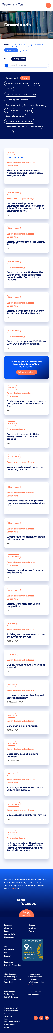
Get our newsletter (26, 372)
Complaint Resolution (12, 1022)
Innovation (8, 962)
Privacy (9, 89)
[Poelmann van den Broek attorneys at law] (14, 5)
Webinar (37, 45)
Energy (25, 78)
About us (8, 928)
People (7, 931)
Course (24, 45)
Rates (6, 1019)
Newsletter (9, 937)
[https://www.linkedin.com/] (36, 1018)
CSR (5, 947)
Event (24, 50)
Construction (12, 105)
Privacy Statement (11, 1008)
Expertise (8, 925)
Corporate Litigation (15, 116)
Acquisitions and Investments (19, 121)
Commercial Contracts (34, 105)
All (14, 45)
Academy (32, 928)
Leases (9, 132)
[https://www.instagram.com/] (47, 1018)
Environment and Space (17, 83)
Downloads (11, 50)
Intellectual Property (22, 110)
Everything (11, 78)
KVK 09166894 (9, 1025)
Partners (7, 956)
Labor (36, 83)
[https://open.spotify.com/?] (41, 1018)
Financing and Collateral (17, 100)
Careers (31, 925)
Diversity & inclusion (12, 965)
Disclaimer (8, 1016)
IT (6, 110)
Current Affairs (10, 934)
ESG (5, 953)
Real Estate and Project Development (23, 127)
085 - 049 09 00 (34, 992)
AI (5, 959)
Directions (8, 985)
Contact (13, 889)
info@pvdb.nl (33, 995)
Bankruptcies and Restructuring (21, 94)
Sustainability (10, 950)
